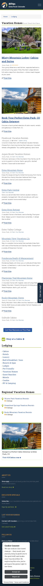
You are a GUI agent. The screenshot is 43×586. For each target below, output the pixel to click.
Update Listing (23, 140)
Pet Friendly (8, 368)
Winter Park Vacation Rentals (16, 399)
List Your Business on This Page (18, 330)
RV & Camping (9, 383)
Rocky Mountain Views (13, 297)
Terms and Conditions (21, 582)
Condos (6, 380)
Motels (6, 377)
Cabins (6, 351)
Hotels (6, 354)
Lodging (14, 16)
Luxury (6, 357)
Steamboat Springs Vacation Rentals (19, 405)
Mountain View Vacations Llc (16, 238)
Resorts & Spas (9, 363)
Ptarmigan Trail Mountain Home (17, 278)
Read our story (7, 487)
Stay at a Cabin (14, 339)
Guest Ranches (9, 374)
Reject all (16, 577)
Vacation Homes (10, 371)
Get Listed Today (8, 527)
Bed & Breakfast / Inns (13, 360)
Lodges (6, 366)
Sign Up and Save (8, 507)
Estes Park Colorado (17, 7)
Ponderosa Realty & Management (17, 258)
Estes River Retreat (11, 209)
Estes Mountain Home (12, 170)
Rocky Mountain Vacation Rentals (18, 412)
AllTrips (12, 3)
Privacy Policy (8, 582)
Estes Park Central (10, 190)
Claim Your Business (18, 156)
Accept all (16, 572)
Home (5, 16)
